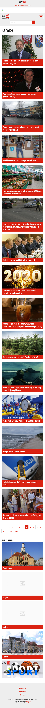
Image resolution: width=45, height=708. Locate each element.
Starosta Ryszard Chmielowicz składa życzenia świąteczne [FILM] (21, 62)
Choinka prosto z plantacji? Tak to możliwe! (20, 357)
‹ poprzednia (8, 527)
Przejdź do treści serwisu (23, 6)
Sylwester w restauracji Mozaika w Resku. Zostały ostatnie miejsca (20, 292)
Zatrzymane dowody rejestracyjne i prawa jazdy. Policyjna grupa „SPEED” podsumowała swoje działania (22, 227)
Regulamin (22, 691)
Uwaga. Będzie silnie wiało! (14, 451)
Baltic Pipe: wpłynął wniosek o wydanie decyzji (21, 420)
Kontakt (22, 695)
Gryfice (5, 656)
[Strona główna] (4, 16)
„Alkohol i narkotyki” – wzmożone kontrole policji (20, 483)
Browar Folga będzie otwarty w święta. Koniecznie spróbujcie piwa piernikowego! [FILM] (22, 325)
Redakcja (22, 688)
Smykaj (28, 702)
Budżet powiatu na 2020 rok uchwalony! (19, 260)
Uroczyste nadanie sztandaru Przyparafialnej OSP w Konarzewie (22, 516)
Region (5, 597)
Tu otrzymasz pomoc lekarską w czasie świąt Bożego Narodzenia (21, 128)
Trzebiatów (7, 568)
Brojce (5, 627)
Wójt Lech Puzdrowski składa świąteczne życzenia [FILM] (19, 95)
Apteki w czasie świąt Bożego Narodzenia (19, 160)
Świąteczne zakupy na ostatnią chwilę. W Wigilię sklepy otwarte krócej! (22, 192)
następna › (14, 531)
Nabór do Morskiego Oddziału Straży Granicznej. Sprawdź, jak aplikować (22, 389)
